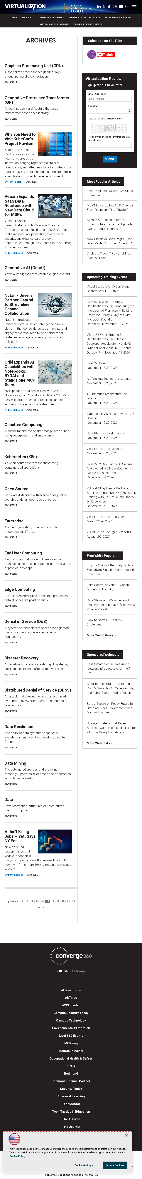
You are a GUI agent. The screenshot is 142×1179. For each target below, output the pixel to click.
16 (52, 901)
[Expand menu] (134, 7)
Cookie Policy (17, 1156)
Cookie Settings (84, 1165)
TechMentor (71, 1104)
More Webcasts (98, 743)
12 (32, 901)
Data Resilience (19, 726)
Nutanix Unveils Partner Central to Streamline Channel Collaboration (19, 304)
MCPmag (71, 1043)
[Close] (126, 1135)
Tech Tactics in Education (71, 1111)
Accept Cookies (115, 1165)
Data (9, 799)
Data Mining (15, 763)
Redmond (71, 1073)
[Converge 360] (71, 957)
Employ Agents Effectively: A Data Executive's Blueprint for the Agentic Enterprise (111, 569)
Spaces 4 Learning (71, 1096)
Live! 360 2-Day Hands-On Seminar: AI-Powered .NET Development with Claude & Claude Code (111, 468)
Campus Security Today (71, 1013)
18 (63, 901)
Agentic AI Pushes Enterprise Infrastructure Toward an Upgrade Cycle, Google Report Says (109, 224)
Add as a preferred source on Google (81, 8)
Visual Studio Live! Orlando (104, 449)
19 (68, 901)
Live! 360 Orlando (98, 363)
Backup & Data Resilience (88, 24)
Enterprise (14, 521)
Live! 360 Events (71, 1035)
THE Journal (71, 1127)
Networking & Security (118, 18)
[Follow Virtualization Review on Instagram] (115, 7)
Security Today (71, 1089)
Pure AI (71, 1066)
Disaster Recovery (22, 658)
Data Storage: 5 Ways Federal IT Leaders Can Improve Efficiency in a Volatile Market (111, 604)
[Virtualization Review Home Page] (27, 8)
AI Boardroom (71, 990)
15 (47, 901)
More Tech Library (100, 635)
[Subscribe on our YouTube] (99, 58)
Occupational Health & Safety (71, 1058)
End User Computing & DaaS (84, 18)
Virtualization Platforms (54, 24)
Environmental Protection (71, 1028)
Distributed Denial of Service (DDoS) (38, 690)
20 (73, 901)
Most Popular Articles (103, 181)
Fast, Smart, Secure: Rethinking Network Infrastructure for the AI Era (109, 668)
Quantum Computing (23, 424)
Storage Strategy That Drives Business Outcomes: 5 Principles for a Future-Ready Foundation (111, 727)
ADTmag (71, 997)
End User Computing (23, 553)
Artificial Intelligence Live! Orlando (109, 378)
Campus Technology (71, 1020)
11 (26, 901)
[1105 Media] (71, 971)
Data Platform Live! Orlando (105, 433)
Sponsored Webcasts (103, 654)
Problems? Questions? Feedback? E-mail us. (71, 1174)
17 (58, 901)
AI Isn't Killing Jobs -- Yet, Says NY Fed (20, 836)
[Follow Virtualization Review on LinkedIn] (99, 7)
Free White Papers (100, 556)
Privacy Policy (114, 118)
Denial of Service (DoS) (26, 621)
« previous (12, 901)
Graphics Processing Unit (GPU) (34, 65)
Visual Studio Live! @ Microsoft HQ (110, 532)
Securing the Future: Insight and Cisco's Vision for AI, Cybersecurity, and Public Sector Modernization (110, 688)
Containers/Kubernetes (50, 18)
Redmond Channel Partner (71, 1081)
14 (42, 901)
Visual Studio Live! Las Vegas (106, 517)
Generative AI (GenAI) (25, 267)
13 (37, 901)
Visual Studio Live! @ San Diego (108, 286)
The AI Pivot (71, 1119)
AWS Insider (71, 1005)
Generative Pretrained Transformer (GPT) (37, 100)
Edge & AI (27, 18)
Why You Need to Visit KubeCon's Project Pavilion (20, 139)
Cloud (14, 18)
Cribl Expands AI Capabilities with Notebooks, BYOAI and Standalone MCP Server (20, 373)
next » (41, 907)
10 (21, 901)
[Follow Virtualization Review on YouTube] (121, 7)
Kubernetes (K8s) (21, 456)
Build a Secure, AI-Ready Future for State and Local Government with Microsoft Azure (110, 708)
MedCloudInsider (71, 1051)
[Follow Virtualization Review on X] (104, 7)
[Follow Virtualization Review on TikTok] (109, 7)
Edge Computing (20, 589)
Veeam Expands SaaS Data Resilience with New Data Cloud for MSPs (19, 205)
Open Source (16, 489)
